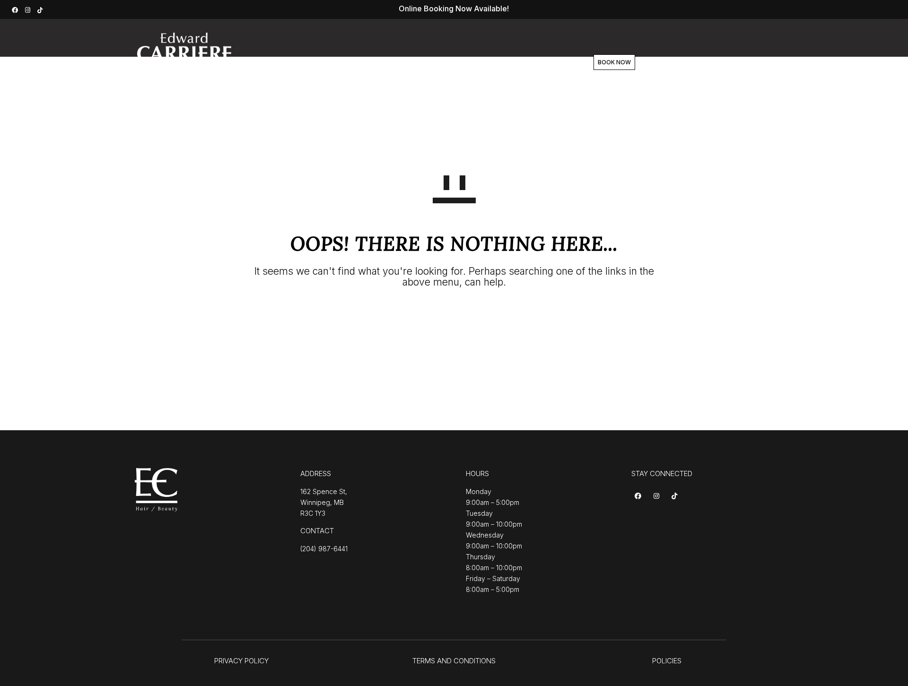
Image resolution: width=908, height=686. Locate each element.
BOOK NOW (614, 62)
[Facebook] (16, 9)
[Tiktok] (676, 496)
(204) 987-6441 (324, 549)
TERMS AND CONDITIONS (454, 660)
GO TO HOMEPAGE (454, 316)
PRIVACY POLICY (241, 660)
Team (457, 62)
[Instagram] (29, 9)
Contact (538, 62)
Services (372, 62)
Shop (496, 62)
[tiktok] (41, 9)
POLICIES (666, 660)
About (417, 62)
